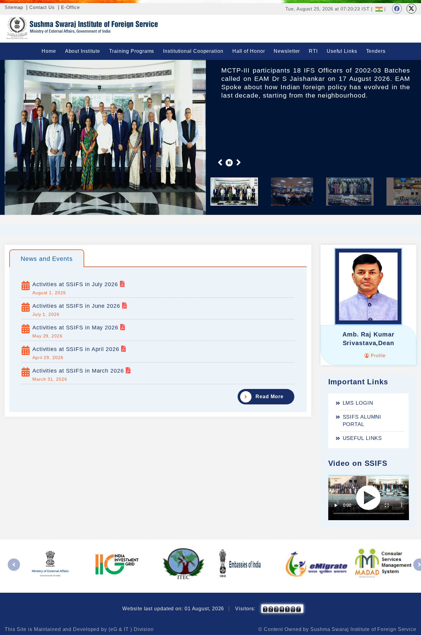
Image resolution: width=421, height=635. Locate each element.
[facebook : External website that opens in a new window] (397, 9)
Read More (269, 396)
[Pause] (229, 162)
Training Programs (131, 51)
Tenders (376, 51)
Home (49, 51)
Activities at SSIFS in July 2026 (76, 284)
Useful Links (342, 51)
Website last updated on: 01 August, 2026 (173, 608)
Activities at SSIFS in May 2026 (76, 327)
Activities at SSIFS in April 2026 (76, 349)
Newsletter (287, 51)
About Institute (82, 51)
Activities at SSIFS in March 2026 (79, 371)
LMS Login (358, 403)
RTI (313, 51)
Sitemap (14, 7)
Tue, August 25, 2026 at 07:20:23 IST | (328, 8)
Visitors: (245, 608)
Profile (377, 355)
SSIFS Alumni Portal (362, 420)
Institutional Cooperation (193, 51)
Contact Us (42, 7)
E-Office (70, 7)
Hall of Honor (248, 51)
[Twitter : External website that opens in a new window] (411, 9)
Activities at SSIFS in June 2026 (77, 306)
